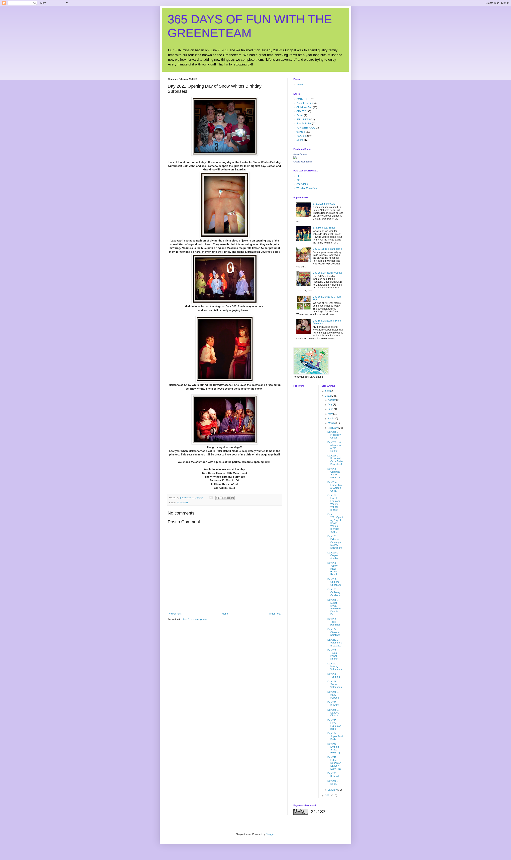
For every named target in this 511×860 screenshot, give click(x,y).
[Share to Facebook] (229, 498)
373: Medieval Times (324, 227)
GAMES (300, 131)
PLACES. (301, 135)
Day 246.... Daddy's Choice (333, 713)
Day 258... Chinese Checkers (334, 582)
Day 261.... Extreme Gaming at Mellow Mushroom (334, 542)
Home (225, 613)
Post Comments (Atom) (194, 619)
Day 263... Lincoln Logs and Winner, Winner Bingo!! (334, 502)
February (333, 428)
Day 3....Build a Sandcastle (327, 248)
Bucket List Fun (304, 103)
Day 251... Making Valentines (334, 666)
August (332, 400)
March (331, 423)
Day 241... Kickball (333, 775)
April (331, 418)
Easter (299, 115)
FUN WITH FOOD (305, 127)
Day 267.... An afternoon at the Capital (334, 446)
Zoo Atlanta (302, 184)
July (330, 404)
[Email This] (217, 498)
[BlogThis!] (221, 498)
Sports (299, 140)
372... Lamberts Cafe (324, 203)
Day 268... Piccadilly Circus (327, 272)
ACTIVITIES (182, 502)
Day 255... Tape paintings (333, 622)
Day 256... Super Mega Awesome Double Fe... (334, 607)
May (330, 414)
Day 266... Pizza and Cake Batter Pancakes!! (335, 460)
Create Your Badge (302, 161)
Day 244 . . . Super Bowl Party (335, 736)
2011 (328, 795)
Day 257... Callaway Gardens (334, 592)
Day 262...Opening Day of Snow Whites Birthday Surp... (335, 523)
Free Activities (303, 123)
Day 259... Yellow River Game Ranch (332, 569)
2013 (328, 391)
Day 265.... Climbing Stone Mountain (334, 473)
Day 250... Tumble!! (333, 675)
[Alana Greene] (295, 158)
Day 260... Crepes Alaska (332, 555)
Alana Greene (300, 154)
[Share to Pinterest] (233, 498)
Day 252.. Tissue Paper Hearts (332, 654)
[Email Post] (210, 497)
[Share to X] (225, 498)
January (332, 789)
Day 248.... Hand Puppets (333, 695)
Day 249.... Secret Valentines (334, 684)
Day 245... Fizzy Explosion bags (334, 724)
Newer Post (175, 613)
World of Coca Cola (307, 188)
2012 (328, 395)
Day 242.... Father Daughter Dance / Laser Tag (334, 763)
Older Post (274, 613)
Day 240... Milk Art (332, 782)
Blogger (270, 834)
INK (298, 180)
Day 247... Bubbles (333, 704)
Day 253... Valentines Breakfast (334, 642)
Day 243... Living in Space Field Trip (334, 748)
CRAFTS (301, 111)
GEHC (299, 176)
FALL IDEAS (303, 119)
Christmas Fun (304, 107)
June (331, 409)
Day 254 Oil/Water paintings (333, 632)
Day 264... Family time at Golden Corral (335, 486)
